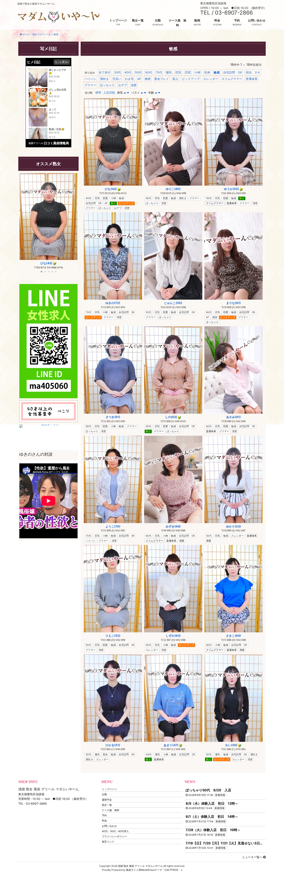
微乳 (169, 72)
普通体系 (251, 79)
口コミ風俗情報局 (56, 143)
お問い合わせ (256, 20)
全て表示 (104, 72)
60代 (148, 72)
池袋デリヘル (35, 143)
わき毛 (129, 79)
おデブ (122, 85)
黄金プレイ (161, 79)
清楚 (134, 85)
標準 (98, 92)
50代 (138, 72)
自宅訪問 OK (232, 72)
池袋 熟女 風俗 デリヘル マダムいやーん (140, 865)
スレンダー (210, 79)
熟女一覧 (138, 20)
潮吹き (104, 79)
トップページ (118, 20)
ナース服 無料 (177, 23)
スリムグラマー (232, 79)
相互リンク (108, 841)
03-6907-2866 (36, 803)
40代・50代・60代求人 (115, 831)
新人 (175, 79)
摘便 (148, 79)
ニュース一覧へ (252, 857)
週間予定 (107, 799)
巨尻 (188, 72)
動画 (197, 20)
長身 (207, 72)
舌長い (116, 79)
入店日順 (109, 92)
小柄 (197, 72)
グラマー (90, 85)
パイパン (90, 79)
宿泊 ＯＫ (253, 72)
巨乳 (178, 72)
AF (139, 79)
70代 (159, 72)
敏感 (217, 72)
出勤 (158, 20)
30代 (117, 72)
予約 (237, 20)
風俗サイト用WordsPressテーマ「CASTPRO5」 (153, 869)
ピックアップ (191, 79)
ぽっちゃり (107, 85)
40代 (128, 72)
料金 (217, 20)
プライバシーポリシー (114, 836)
